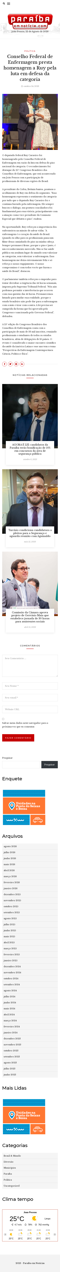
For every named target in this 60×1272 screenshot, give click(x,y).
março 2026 (10, 876)
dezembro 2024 (12, 966)
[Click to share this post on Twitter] (10, 364)
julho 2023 (9, 1068)
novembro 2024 (12, 972)
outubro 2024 (11, 978)
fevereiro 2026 (12, 882)
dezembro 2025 (12, 894)
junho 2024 (10, 1002)
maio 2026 (9, 864)
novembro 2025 (12, 900)
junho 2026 (10, 858)
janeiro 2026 (10, 888)
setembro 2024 (12, 984)
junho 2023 (10, 1074)
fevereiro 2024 (12, 1026)
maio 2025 (9, 936)
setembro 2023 (12, 1056)
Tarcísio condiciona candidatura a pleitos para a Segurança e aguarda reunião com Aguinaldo (30, 533)
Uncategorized (12, 1186)
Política (30, 51)
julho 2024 (9, 996)
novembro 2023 (12, 1044)
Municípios (10, 1168)
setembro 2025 (12, 912)
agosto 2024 (10, 990)
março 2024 (10, 1020)
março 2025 (10, 948)
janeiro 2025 (10, 960)
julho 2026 (9, 852)
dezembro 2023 (12, 1038)
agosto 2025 (10, 918)
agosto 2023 (10, 1062)
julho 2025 (9, 924)
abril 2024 (9, 1014)
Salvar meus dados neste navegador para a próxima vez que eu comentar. (25, 725)
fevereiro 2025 (12, 954)
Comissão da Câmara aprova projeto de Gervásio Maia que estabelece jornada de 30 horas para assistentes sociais (30, 617)
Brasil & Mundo (12, 1155)
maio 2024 (9, 1008)
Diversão (8, 1162)
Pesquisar (7, 758)
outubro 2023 (11, 1050)
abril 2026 (9, 870)
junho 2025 (10, 930)
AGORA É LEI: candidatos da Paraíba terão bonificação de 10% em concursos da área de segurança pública (30, 449)
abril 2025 (9, 942)
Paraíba (8, 1174)
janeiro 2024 (10, 1032)
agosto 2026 (10, 846)
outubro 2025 (11, 906)
